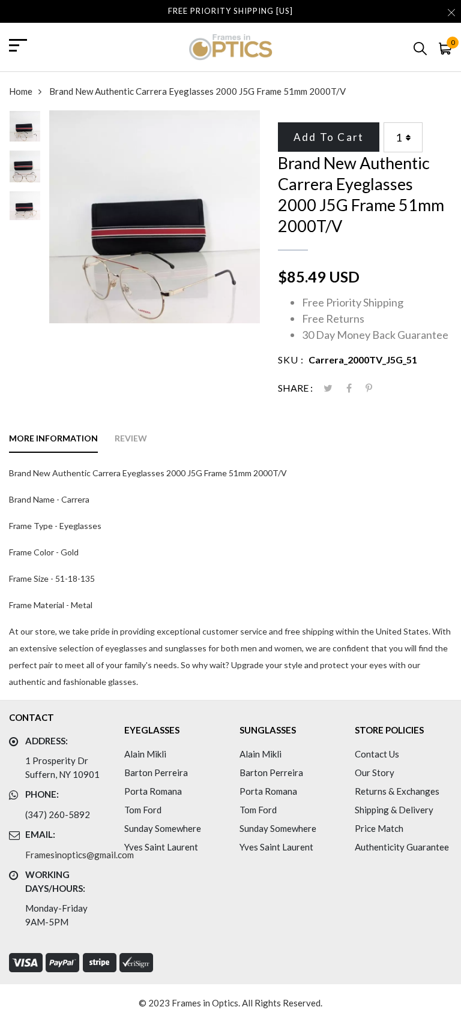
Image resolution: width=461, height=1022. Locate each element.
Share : (295, 387)
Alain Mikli (145, 754)
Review (131, 438)
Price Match (379, 828)
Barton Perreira (156, 772)
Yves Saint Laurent (161, 846)
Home (20, 91)
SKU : (291, 359)
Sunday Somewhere (162, 828)
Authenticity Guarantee (402, 846)
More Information (53, 438)
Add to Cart (329, 137)
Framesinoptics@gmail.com (79, 854)
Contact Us (377, 754)
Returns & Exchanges (397, 791)
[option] (25, 130)
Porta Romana (153, 791)
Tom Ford (142, 809)
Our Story (374, 772)
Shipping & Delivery (394, 809)
